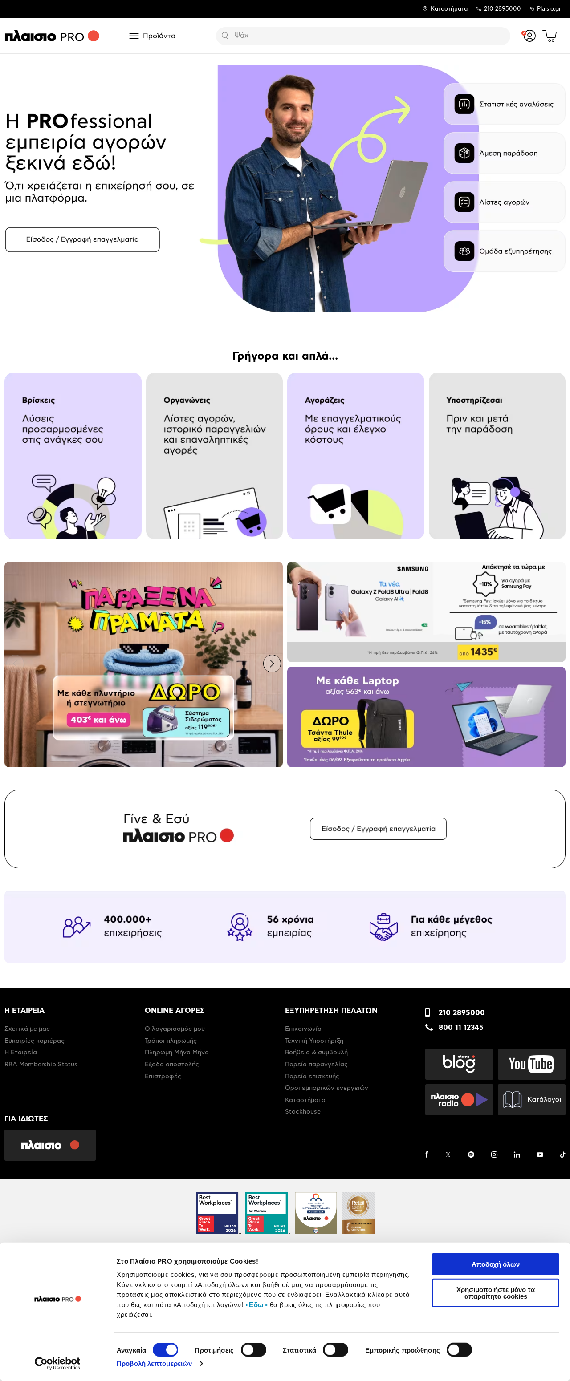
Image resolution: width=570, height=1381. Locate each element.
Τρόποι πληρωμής (171, 1041)
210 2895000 (462, 1013)
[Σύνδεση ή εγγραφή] (530, 36)
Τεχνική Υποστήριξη (314, 1041)
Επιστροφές (163, 1076)
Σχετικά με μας (27, 1029)
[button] (15, 188)
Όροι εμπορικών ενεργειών (326, 1088)
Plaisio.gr (549, 9)
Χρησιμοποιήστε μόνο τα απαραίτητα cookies (495, 1292)
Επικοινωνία (303, 1029)
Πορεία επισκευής (312, 1076)
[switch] (253, 1350)
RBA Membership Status (40, 1064)
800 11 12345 (461, 1027)
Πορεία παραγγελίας (316, 1064)
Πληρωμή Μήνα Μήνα (177, 1052)
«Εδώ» (256, 1304)
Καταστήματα (449, 9)
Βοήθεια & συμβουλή (316, 1052)
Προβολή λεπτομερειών (154, 1363)
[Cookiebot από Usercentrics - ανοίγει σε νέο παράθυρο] (58, 1363)
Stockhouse (303, 1112)
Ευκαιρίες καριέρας (34, 1041)
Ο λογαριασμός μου (175, 1029)
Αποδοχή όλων (496, 1264)
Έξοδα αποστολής (172, 1064)
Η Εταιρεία (20, 1052)
